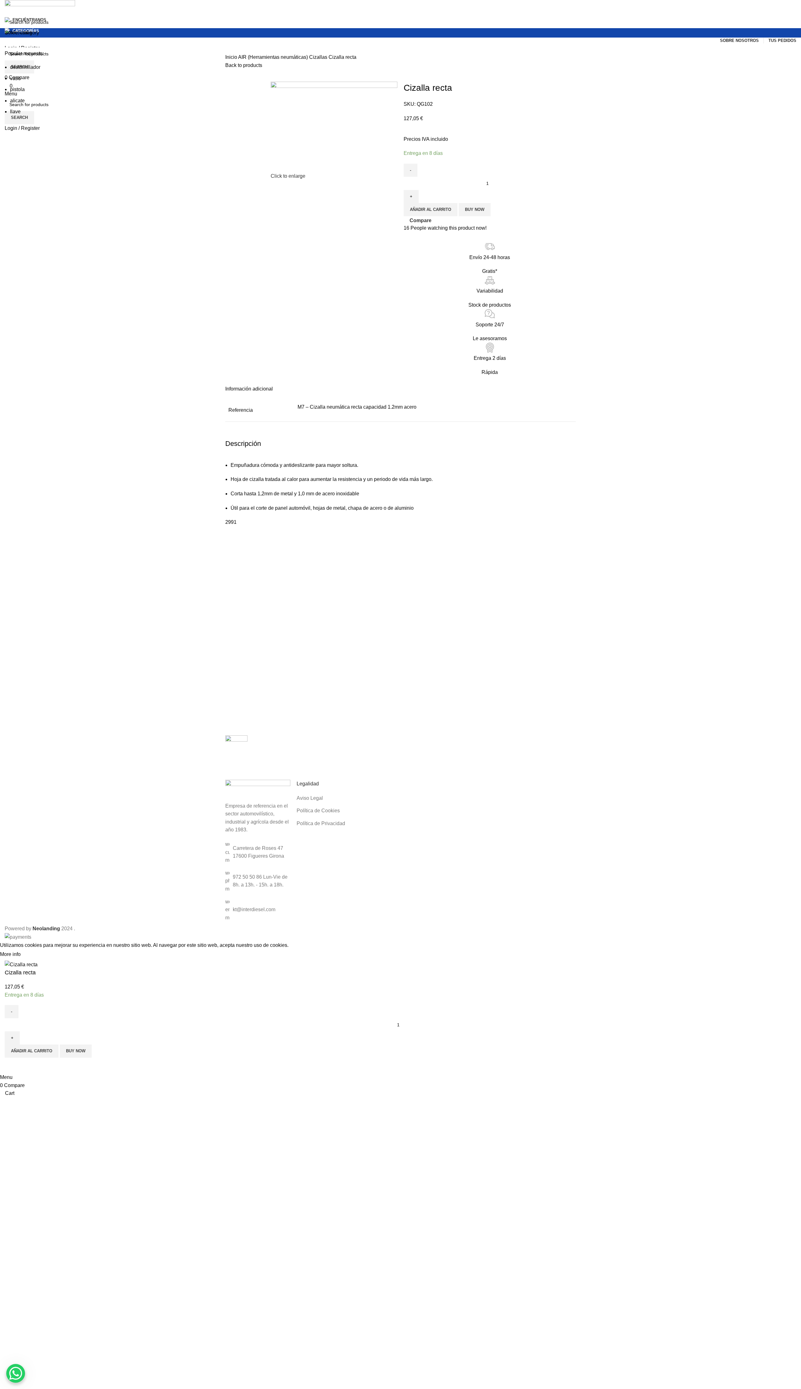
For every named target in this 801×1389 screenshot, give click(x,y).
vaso (15, 78)
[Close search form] (8, 8)
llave (15, 111)
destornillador (25, 67)
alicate (17, 100)
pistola (17, 89)
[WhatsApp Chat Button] (15, 1373)
